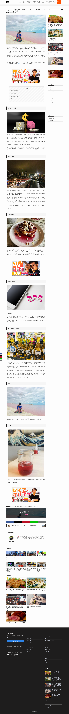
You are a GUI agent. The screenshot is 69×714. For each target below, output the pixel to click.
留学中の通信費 (13, 95)
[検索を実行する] (62, 9)
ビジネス (47, 660)
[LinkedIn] (12, 637)
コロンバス (11, 506)
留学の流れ (29, 638)
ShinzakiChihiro (11, 541)
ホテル (47, 647)
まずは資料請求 (15, 641)
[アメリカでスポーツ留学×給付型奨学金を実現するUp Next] (7, 2)
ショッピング (52, 100)
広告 (46, 662)
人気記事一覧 (51, 120)
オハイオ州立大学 (30, 506)
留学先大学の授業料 (14, 90)
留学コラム (29, 649)
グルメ (51, 87)
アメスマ (8, 51)
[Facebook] (8, 637)
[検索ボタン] (62, 2)
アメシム (19, 63)
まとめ (12, 99)
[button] (10, 522)
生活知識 (47, 653)
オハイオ (15, 506)
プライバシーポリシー (30, 653)
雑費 (12, 98)
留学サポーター (29, 640)
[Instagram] (10, 637)
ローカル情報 (48, 649)
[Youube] (15, 637)
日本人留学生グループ (15, 49)
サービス (28, 636)
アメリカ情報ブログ (30, 647)
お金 (37, 506)
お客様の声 (29, 642)
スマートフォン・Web (53, 98)
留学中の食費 (13, 93)
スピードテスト (52, 102)
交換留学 (18, 506)
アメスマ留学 (22, 506)
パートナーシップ (30, 651)
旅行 (50, 89)
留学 (7, 12)
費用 (25, 506)
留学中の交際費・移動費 (15, 96)
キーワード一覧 (51, 118)
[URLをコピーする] (42, 522)
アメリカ (35, 506)
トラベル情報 (52, 91)
